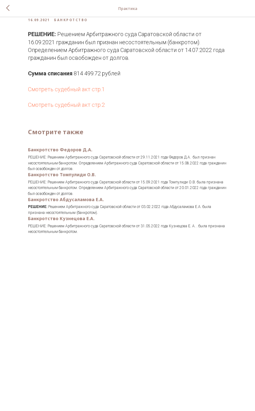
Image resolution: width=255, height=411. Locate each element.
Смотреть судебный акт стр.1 (66, 89)
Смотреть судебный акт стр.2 (66, 105)
